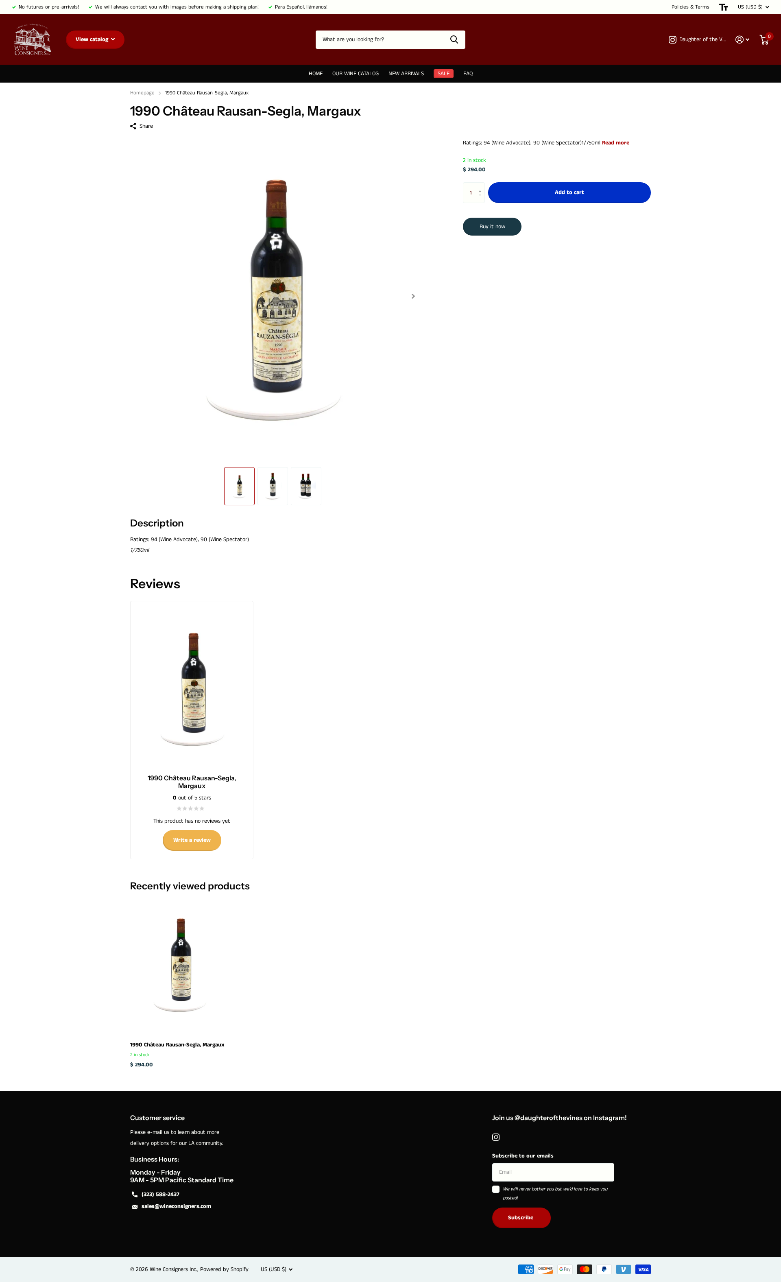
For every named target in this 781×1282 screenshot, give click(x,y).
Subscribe (521, 1218)
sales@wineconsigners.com (176, 1206)
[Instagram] (496, 1137)
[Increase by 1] (482, 186)
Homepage (142, 93)
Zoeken (454, 40)
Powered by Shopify (224, 1269)
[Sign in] (742, 40)
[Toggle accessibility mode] (723, 7)
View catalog (93, 39)
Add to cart (569, 193)
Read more (615, 143)
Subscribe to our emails (523, 1156)
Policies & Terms (690, 7)
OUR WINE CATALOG (355, 74)
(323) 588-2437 (160, 1194)
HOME (316, 74)
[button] (413, 296)
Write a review (192, 840)
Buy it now (492, 227)
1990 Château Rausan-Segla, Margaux (177, 1045)
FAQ (468, 74)
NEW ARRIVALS (406, 74)
